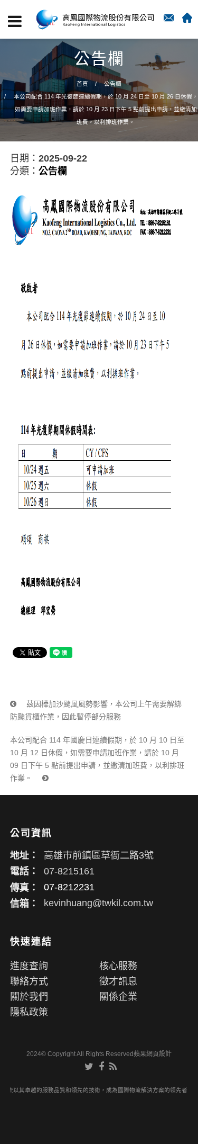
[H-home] (187, 18)
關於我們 (29, 996)
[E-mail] (168, 18)
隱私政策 (29, 1012)
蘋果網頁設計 (153, 1054)
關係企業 (118, 996)
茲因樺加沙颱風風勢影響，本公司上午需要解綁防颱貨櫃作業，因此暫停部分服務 (96, 710)
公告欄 (112, 84)
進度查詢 (29, 966)
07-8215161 (69, 871)
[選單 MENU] (15, 21)
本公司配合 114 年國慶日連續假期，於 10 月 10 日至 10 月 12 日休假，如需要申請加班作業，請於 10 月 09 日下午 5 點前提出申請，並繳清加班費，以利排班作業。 (97, 759)
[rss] (113, 1066)
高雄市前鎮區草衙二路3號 (99, 855)
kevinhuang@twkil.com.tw (98, 903)
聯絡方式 (29, 981)
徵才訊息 (118, 981)
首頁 (82, 84)
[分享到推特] (88, 1066)
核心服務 (118, 966)
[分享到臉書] (101, 1066)
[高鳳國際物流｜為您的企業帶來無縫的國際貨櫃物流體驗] (95, 19)
